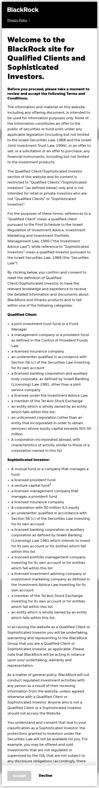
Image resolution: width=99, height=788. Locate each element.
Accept (19, 776)
